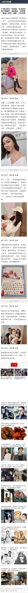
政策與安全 (7, 590)
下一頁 (14, 364)
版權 (16, 590)
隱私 (14, 590)
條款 (11, 590)
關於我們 (3, 590)
